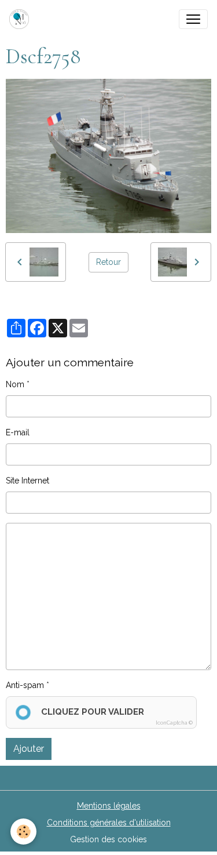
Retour (108, 262)
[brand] (21, 19)
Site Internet (27, 480)
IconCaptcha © (174, 723)
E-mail (18, 432)
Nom (15, 384)
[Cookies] (23, 831)
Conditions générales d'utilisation (109, 822)
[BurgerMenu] (193, 19)
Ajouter (28, 748)
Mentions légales (109, 805)
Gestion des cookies (108, 839)
